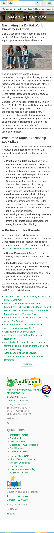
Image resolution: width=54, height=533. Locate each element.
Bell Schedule (20, 9)
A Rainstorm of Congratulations (19, 331)
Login (4, 3)
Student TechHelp (19, 451)
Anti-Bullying (16, 466)
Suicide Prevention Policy (23, 469)
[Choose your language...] (10, 3)
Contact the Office (19, 435)
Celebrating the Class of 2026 (19, 328)
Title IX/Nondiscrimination (23, 459)
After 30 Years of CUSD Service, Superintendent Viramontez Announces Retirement (23, 356)
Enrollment (15, 438)
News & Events (17, 441)
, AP (16, 393)
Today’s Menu (34, 9)
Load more (27, 364)
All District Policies (19, 472)
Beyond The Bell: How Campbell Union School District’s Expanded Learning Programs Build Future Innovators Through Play (27, 310)
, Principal (24, 389)
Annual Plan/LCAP (19, 456)
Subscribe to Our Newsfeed (24, 445)
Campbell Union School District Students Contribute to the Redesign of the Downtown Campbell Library (26, 346)
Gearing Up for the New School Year (22, 303)
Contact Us (7, 9)
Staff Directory (17, 448)
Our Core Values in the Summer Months (24, 324)
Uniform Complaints (20, 463)
